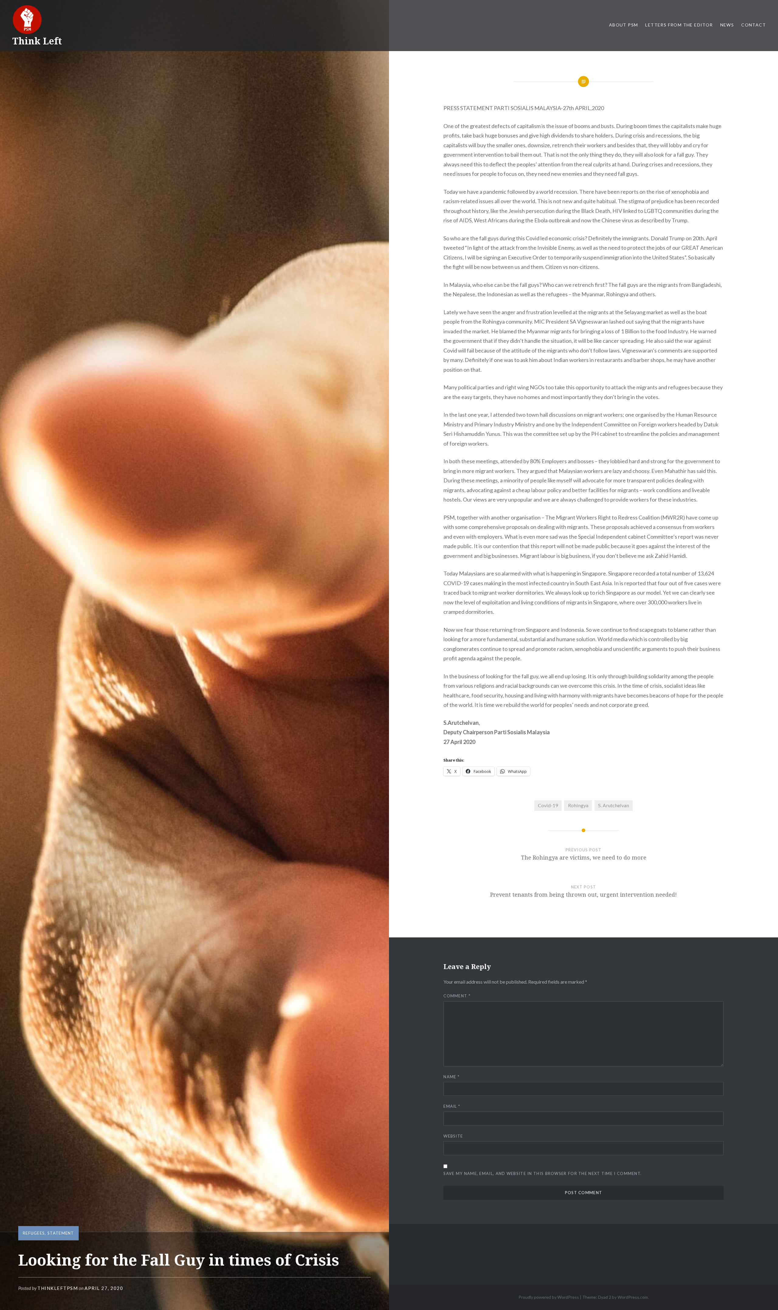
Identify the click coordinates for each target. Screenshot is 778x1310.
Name (451, 1076)
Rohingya (578, 805)
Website (453, 1136)
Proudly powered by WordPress (548, 1297)
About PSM (623, 24)
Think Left (37, 41)
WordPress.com (633, 1297)
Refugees (34, 1233)
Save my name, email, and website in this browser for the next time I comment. (542, 1173)
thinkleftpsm (57, 1288)
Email (451, 1106)
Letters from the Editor (679, 24)
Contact (753, 24)
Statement (60, 1233)
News (727, 24)
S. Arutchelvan (613, 805)
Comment (456, 995)
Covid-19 (548, 805)
